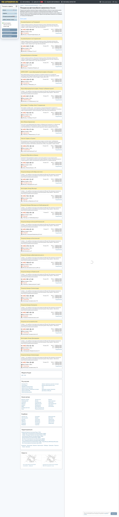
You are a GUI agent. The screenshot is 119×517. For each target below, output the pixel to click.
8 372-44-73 (27, 246)
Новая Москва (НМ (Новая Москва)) (50, 441)
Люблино (23, 421)
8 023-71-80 (27, 46)
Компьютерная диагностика (48, 385)
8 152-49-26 (27, 196)
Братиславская (52, 400)
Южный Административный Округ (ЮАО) (31, 437)
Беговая (23, 405)
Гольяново (37, 416)
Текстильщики (24, 417)
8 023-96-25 (27, 329)
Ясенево (23, 419)
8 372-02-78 (27, 346)
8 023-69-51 (27, 162)
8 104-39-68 (27, 296)
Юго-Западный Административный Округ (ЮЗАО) (33, 440)
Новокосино (51, 419)
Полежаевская (24, 400)
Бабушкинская (38, 403)
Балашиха (23, 445)
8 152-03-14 (27, 113)
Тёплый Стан (24, 416)
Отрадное (23, 423)
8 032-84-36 (27, 212)
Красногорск (40, 445)
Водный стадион (25, 399)
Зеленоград (29, 445)
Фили (22, 409)
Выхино (50, 399)
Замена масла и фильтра (27, 388)
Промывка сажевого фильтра (48, 389)
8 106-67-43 (27, 262)
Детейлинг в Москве (46, 390)
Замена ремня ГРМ (25, 390)
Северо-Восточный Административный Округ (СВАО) (34, 433)
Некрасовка (51, 423)
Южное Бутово (52, 416)
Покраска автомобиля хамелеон (31, 5)
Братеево (51, 417)
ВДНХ (22, 406)
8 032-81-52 (27, 229)
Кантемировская (52, 403)
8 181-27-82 (27, 279)
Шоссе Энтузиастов (39, 407)
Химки (23, 446)
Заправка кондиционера (27, 386)
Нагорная (23, 402)
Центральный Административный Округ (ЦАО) (32, 436)
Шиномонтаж (6, 29)
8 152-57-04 (27, 129)
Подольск (56, 445)
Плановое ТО (24, 383)
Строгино (37, 424)
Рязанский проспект (39, 409)
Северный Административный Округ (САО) (31, 432)
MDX (22, 375)
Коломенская (38, 402)
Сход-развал (24, 385)
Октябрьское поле (25, 407)
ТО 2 (43, 386)
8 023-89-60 (27, 29)
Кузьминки (37, 420)
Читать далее (23, 18)
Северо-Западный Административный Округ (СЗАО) (34, 434)
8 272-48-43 (27, 146)
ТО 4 (43, 388)
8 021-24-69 (27, 63)
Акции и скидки (7, 36)
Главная (21, 5)
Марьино (23, 403)
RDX (25, 375)
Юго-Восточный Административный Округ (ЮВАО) (33, 438)
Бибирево (23, 424)
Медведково (38, 405)
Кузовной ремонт (7, 33)
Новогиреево (52, 420)
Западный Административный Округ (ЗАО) (31, 441)
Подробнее (58, 33)
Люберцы (46, 445)
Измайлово (37, 421)
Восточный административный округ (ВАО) (32, 443)
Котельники (51, 406)
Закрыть (114, 513)
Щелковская (38, 406)
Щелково (28, 446)
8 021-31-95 (27, 96)
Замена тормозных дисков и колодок (50, 383)
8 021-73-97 (27, 179)
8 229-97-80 (27, 79)
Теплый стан (38, 399)
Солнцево (37, 423)
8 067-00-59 (27, 312)
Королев (35, 445)
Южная (36, 400)
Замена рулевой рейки (26, 392)
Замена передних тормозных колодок (30, 389)
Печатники (51, 402)
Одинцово (51, 445)
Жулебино (51, 405)
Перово (36, 417)
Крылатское (51, 421)
